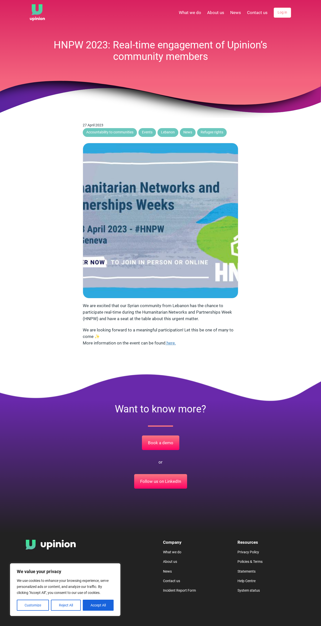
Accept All (98, 605)
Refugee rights (212, 132)
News (187, 132)
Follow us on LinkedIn (160, 481)
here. (171, 342)
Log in (282, 12)
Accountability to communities (109, 132)
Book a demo (160, 442)
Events (147, 132)
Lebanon (168, 132)
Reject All (66, 605)
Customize (33, 605)
